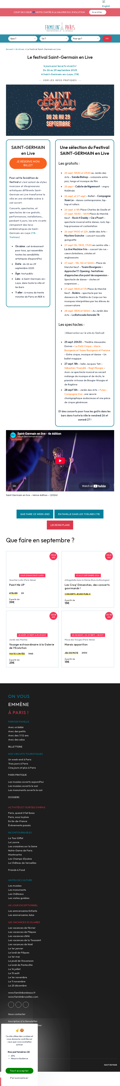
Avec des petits (17, 731)
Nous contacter (16, 1014)
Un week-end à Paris (19, 759)
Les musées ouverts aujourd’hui (26, 781)
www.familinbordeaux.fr (22, 992)
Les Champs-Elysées (20, 858)
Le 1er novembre (17, 977)
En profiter (97, 12)
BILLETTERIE (15, 746)
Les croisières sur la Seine (22, 846)
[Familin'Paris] (60, 27)
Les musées (15, 885)
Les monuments (17, 889)
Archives (20, 49)
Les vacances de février (22, 927)
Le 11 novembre (16, 981)
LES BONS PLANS (60, 524)
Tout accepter (19, 1070)
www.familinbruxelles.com (23, 996)
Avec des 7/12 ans (18, 735)
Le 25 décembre (17, 985)
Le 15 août (13, 973)
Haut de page (110, 1065)
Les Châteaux (16, 893)
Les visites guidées (18, 898)
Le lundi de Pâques (18, 952)
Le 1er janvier (15, 948)
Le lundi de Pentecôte (20, 964)
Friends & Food (16, 869)
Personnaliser (19, 1077)
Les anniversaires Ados (21, 914)
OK (107, 38)
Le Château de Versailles (22, 862)
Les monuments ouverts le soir (25, 790)
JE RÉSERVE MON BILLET (28, 163)
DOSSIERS (13, 797)
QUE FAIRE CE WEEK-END (35, 514)
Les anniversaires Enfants (22, 910)
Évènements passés (19, 825)
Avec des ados (16, 739)
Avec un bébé (16, 727)
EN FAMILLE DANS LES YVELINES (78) (79, 514)
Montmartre (15, 854)
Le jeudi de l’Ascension (21, 960)
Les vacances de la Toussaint (24, 940)
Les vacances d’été (19, 936)
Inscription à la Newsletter (22, 1021)
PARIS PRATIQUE (17, 774)
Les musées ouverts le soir (23, 785)
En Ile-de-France (17, 821)
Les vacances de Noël (20, 944)
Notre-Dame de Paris (20, 850)
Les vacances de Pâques (22, 931)
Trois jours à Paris (18, 763)
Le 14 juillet (14, 969)
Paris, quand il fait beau (21, 812)
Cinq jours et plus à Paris (22, 767)
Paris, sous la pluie (18, 817)
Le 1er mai (14, 956)
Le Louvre (13, 842)
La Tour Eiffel (15, 838)
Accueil (9, 49)
